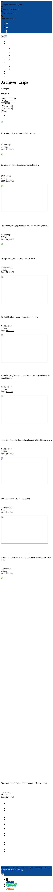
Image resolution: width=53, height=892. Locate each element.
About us (10, 43)
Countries (10, 46)
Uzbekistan (15, 50)
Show (4, 111)
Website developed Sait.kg (12, 870)
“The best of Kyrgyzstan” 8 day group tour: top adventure (26, 218)
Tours (8, 62)
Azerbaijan (15, 60)
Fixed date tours (17, 69)
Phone (11, 889)
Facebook (5, 865)
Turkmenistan (16, 55)
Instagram (5, 856)
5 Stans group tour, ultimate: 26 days (25, 127)
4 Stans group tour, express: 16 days (24, 159)
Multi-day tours (17, 67)
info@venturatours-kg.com (17, 847)
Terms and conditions (15, 838)
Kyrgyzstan (16, 48)
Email (11, 882)
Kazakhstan (16, 53)
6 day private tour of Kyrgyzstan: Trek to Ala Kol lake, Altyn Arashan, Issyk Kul (25, 431)
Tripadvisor (5, 858)
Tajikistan (15, 57)
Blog (8, 74)
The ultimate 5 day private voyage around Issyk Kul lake (23, 368)
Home (8, 41)
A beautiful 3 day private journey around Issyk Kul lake (23, 550)
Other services (12, 71)
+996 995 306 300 (13, 844)
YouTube (4, 860)
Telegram (10, 851)
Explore (4, 151)
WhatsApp (10, 849)
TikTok (4, 863)
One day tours (17, 64)
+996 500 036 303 (13, 842)
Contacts (9, 76)
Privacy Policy (12, 835)
